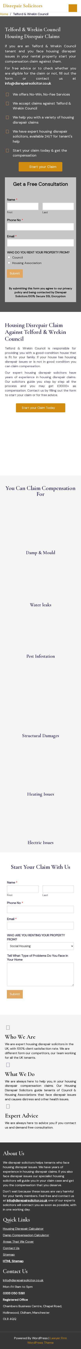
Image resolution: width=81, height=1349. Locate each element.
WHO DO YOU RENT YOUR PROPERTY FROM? (38, 252)
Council (17, 257)
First (9, 212)
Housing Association (26, 263)
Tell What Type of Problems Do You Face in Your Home (37, 958)
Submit (15, 273)
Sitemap (9, 1254)
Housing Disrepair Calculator (23, 1229)
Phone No (15, 220)
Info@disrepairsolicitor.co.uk (23, 1280)
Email (12, 236)
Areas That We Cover (18, 1242)
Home (4, 14)
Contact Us (11, 1248)
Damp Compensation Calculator (26, 1235)
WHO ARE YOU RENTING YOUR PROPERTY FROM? (36, 937)
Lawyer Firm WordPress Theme (47, 1340)
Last (45, 212)
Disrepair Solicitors (22, 6)
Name (12, 200)
